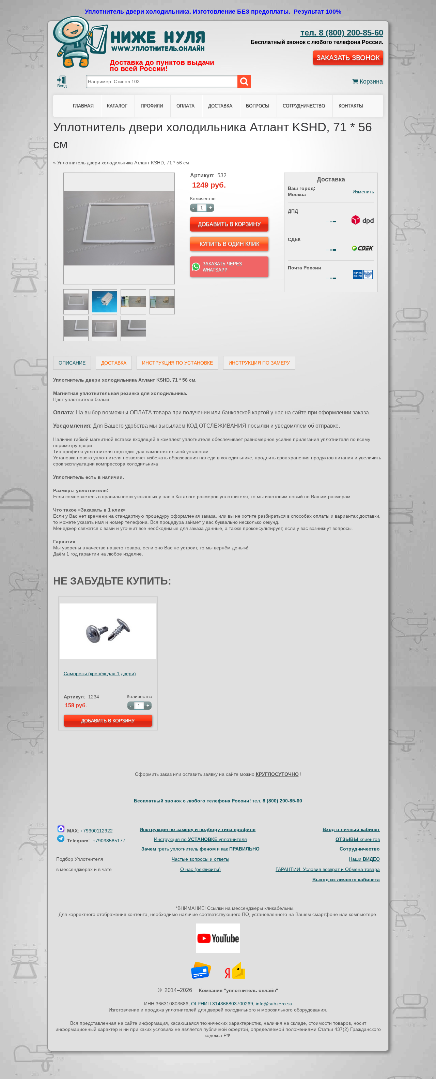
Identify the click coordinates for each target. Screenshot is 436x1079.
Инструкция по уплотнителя (200, 839)
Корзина (370, 81)
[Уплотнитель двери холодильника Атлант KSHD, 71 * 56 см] (119, 282)
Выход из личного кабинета (346, 879)
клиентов (358, 839)
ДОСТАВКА (220, 105)
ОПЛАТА (185, 105)
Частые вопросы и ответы (200, 859)
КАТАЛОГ (117, 105)
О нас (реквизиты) (200, 869)
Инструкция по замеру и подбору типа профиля (197, 829)
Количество (203, 198)
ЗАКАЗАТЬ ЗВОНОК (348, 57)
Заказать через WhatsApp (222, 266)
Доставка (113, 363)
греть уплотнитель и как (200, 849)
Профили (152, 105)
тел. (277, 800)
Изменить (363, 191)
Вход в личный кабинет (351, 829)
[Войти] (61, 79)
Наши (364, 859)
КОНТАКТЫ (351, 105)
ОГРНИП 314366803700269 (222, 1003)
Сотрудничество (304, 105)
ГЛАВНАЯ (83, 105)
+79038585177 (109, 840)
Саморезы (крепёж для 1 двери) (100, 673)
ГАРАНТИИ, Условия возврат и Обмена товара (328, 869)
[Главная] (129, 42)
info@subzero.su (274, 1003)
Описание (72, 363)
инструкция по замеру (259, 363)
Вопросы (257, 105)
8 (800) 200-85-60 (341, 32)
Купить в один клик (229, 244)
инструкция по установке (177, 363)
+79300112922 (96, 830)
